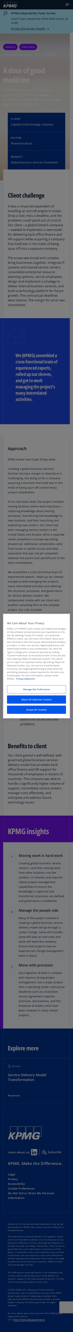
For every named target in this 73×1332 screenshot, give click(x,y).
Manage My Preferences (36, 689)
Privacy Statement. (25, 678)
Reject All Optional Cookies (36, 699)
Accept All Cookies (36, 709)
